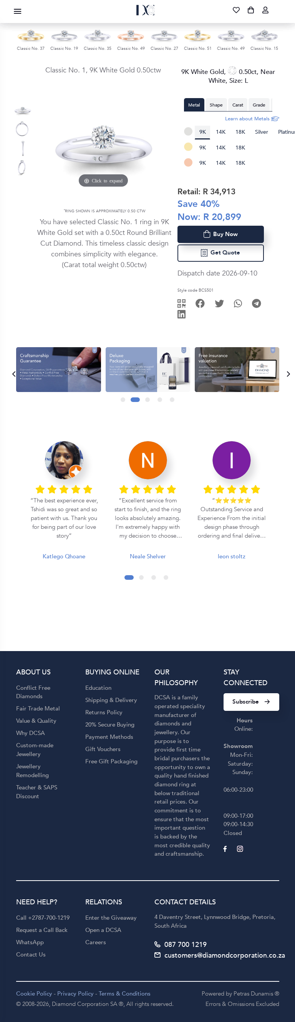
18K (240, 132)
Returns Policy (104, 712)
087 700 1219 (185, 945)
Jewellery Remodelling (32, 771)
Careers (95, 942)
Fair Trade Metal (38, 708)
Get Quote (223, 252)
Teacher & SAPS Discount (36, 792)
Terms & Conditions (125, 993)
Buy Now (224, 234)
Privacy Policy (75, 993)
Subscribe (245, 701)
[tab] (194, 105)
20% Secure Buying (109, 724)
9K (202, 132)
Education (98, 688)
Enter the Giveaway (111, 918)
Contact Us (31, 954)
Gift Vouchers (103, 749)
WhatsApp (30, 942)
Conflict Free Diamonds (33, 692)
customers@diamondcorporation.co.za (224, 955)
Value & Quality (36, 721)
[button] (123, 399)
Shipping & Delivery (111, 700)
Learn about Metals (248, 118)
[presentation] (11, 374)
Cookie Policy (34, 993)
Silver (261, 132)
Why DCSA (30, 733)
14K (220, 132)
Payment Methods (109, 737)
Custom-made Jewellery (34, 749)
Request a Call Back (42, 930)
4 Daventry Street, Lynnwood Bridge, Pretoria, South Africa (214, 921)
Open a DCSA (103, 930)
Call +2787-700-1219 (43, 918)
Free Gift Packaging (111, 761)
